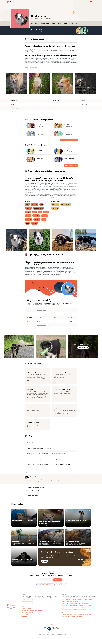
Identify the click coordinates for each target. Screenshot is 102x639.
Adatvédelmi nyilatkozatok (51, 584)
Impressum (52, 634)
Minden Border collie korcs (71, 165)
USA (34, 104)
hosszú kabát (39, 310)
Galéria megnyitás (83, 347)
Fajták (54, 2)
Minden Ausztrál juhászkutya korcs (69, 140)
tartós (43, 219)
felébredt (46, 212)
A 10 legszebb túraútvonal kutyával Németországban (74, 609)
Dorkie (23, 618)
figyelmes (28, 215)
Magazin (48, 2)
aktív (40, 212)
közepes (44, 310)
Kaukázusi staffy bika (26, 608)
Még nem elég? (51, 571)
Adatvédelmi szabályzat (61, 634)
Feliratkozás (57, 579)
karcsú (41, 325)
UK (36, 104)
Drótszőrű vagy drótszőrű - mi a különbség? (72, 616)
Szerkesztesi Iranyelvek (44, 634)
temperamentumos (38, 208)
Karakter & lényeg (45, 23)
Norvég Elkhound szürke (27, 612)
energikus (36, 219)
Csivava (23, 604)
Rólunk (37, 634)
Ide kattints (44, 561)
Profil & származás (35, 23)
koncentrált (28, 219)
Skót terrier (24, 616)
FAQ (76, 23)
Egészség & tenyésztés (56, 23)
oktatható (34, 223)
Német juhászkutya (65, 204)
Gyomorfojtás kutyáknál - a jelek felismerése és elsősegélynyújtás (76, 614)
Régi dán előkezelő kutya (27, 601)
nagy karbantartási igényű (39, 111)
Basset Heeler (25, 614)
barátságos (34, 204)
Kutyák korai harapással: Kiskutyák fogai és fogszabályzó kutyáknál (77, 599)
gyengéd (28, 212)
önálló (27, 204)
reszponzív (44, 215)
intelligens (28, 208)
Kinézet (65, 23)
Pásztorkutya (55, 204)
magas (83, 100)
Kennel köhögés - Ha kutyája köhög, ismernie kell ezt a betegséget (77, 605)
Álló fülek (39, 317)
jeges (38, 313)
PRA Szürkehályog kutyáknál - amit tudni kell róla (73, 611)
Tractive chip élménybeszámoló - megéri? (71, 601)
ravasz (27, 223)
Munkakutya (55, 208)
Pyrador (24, 606)
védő (41, 204)
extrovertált (36, 215)
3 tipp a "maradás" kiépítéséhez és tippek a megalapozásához (76, 603)
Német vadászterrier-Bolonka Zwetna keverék (32, 610)
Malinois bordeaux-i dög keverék (29, 603)
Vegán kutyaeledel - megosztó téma (70, 612)
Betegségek (71, 23)
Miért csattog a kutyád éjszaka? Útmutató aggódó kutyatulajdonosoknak (78, 607)
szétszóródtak (39, 321)
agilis (34, 212)
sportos (38, 325)
